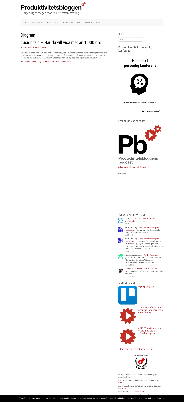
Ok (163, 398)
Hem (27, 23)
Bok (78, 23)
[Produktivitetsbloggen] (53, 6)
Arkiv (98, 23)
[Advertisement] (140, 191)
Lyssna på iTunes (138, 167)
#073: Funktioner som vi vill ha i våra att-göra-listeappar (150, 331)
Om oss (87, 23)
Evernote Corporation (126, 388)
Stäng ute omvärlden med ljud (136, 349)
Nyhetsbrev (68, 23)
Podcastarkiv (37, 23)
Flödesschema (30, 62)
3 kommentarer (64, 62)
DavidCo (121, 383)
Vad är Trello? (146, 287)
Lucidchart (50, 62)
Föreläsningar (53, 23)
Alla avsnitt (123, 167)
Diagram (40, 62)
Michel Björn (40, 48)
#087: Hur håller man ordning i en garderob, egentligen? (150, 310)
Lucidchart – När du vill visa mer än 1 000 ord (61, 42)
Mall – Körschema (151, 255)
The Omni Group (138, 391)
